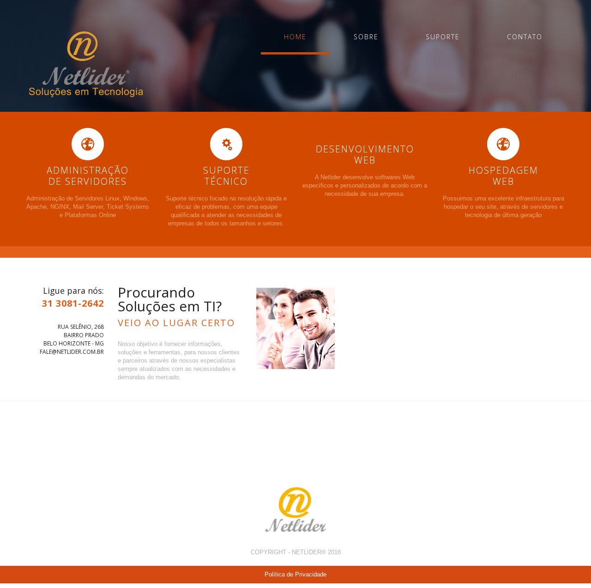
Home (295, 36)
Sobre (366, 36)
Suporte (443, 36)
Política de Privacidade (295, 574)
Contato (525, 36)
